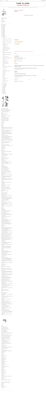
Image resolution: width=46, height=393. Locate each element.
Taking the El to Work (3, 286)
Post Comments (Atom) (20, 81)
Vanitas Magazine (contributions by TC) (5, 338)
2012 (2, 32)
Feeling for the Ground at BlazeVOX (5, 334)
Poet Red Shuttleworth (4, 355)
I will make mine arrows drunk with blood (6, 268)
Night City (4, 64)
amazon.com (2, 387)
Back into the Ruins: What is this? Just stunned (6, 269)
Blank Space (2, 208)
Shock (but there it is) (3, 264)
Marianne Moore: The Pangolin (4, 119)
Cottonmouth (2, 165)
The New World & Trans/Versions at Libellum (6, 335)
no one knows (3, 265)
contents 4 (2, 22)
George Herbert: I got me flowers (5, 144)
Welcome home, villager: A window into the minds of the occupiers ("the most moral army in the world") (7, 261)
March (3, 92)
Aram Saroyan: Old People (4, 169)
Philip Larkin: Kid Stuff (3, 196)
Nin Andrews (2, 370)
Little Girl (2, 125)
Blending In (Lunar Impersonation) (5, 213)
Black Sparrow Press (3, 386)
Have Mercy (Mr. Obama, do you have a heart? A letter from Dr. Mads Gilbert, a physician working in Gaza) (6, 275)
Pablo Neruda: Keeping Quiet (4, 219)
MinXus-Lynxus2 (3, 362)
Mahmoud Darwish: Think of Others (5, 237)
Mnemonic (4, 74)
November (4, 83)
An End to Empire (3, 241)
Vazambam (2, 356)
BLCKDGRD (2, 363)
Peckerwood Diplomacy (4, 166)
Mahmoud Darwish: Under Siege (5, 279)
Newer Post (15, 79)
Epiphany (4, 51)
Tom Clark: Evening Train (4, 193)
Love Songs (2, 181)
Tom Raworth (2, 375)
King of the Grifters (3, 160)
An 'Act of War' (3, 218)
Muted (3, 76)
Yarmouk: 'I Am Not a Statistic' (4, 135)
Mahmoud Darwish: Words (4, 158)
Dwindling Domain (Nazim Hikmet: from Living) (6, 236)
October (4, 84)
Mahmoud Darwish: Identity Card (5, 290)
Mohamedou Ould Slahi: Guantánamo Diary (6, 195)
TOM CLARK (23, 3)
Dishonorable (2, 207)
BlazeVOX (2, 383)
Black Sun (2, 353)
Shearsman (2, 384)
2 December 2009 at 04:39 (18, 76)
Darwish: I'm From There (6, 56)
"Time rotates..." (3, 122)
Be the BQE (2, 360)
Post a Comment (16, 78)
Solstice (4, 55)
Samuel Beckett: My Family (4, 167)
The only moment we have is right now (5, 115)
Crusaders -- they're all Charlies (5, 200)
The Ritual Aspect (3, 147)
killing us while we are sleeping (4, 276)
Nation (3, 65)
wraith (2, 143)
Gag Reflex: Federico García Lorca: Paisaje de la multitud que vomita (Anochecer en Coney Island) (6, 128)
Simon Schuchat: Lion (3, 217)
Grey (3, 68)
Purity (2, 291)
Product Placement (3, 293)
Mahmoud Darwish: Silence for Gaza (5, 280)
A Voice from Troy (3, 177)
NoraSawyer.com (3, 369)
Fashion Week (3, 189)
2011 (2, 33)
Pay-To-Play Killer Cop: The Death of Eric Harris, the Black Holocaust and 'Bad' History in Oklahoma (6, 134)
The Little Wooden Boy (4, 357)
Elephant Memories (3, 225)
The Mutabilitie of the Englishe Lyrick (7, 54)
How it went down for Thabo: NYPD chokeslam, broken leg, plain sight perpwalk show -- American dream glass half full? (6, 137)
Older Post (43, 79)
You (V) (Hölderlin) (3, 209)
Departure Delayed (3, 371)
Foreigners (2, 126)
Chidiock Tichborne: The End (4, 289)
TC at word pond (3, 339)
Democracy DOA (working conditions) (5, 266)
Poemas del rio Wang (3, 373)
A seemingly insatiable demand (5, 117)
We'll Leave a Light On (4, 212)
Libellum (2, 385)
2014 (2, 30)
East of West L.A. (3, 367)
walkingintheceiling (3, 361)
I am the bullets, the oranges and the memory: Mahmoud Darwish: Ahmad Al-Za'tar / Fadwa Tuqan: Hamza (6, 272)
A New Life (2, 226)
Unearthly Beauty (3, 150)
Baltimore (2, 124)
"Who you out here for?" (4, 253)
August (4, 86)
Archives (2, 149)
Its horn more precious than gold (5, 118)
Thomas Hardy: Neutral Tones (4, 306)
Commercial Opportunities (4, 292)
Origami (2, 123)
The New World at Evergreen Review (5, 336)
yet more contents (3, 21)
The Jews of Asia (3, 114)
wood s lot (2, 368)
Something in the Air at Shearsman (5, 337)
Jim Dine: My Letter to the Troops (5, 168)
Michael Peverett (3, 358)
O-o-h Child (2, 121)
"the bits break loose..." (5, 78)
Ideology (2, 249)
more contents (3, 20)
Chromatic (4, 75)
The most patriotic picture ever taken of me (6, 210)
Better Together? (3, 240)
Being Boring (2, 159)
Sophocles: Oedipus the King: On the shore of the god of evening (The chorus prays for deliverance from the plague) (6, 228)
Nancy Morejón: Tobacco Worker (5, 211)
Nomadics (2, 354)
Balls (1, 191)
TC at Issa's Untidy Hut (4, 345)
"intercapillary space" (3, 359)
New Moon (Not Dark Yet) (4, 192)
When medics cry (3, 270)
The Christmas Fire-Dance (6, 49)
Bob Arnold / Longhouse (18, 57)
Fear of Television (3, 148)
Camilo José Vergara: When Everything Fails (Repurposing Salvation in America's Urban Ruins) (6, 179)
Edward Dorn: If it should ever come (5, 235)
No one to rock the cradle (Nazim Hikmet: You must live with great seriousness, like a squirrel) (6, 224)
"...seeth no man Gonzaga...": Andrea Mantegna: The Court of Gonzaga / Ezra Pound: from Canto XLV (7, 312)
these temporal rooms (3, 364)
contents (2, 19)
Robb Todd (2, 374)
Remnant (4, 77)
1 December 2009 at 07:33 (18, 69)
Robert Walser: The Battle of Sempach (5, 216)
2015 (2, 29)
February (4, 93)
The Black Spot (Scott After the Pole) (7, 66)
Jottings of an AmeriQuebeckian (5, 366)
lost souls (2, 267)
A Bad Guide (2, 365)
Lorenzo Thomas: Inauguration (4, 120)
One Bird (16, 11)
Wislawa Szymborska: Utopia (4, 190)
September (4, 85)
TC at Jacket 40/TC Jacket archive (5, 342)
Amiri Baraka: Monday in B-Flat (5, 309)
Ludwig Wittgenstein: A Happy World (5, 305)
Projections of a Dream (4, 194)
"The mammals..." (5, 67)
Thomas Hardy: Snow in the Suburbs (5, 310)
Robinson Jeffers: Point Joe (4, 250)
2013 (2, 31)
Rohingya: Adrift (3, 116)
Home (29, 79)
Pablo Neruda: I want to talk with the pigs (6, 234)
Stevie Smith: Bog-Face (5, 50)
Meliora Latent (3, 372)
